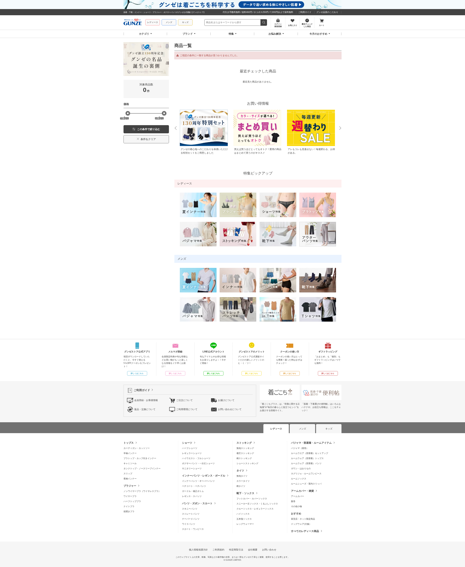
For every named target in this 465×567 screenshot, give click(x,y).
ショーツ (187, 442)
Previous (175, 128)
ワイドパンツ (188, 524)
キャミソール (130, 463)
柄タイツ (240, 486)
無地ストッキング (245, 448)
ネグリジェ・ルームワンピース (306, 473)
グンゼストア (133, 22)
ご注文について (184, 400)
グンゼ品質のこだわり (327, 12)
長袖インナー (130, 478)
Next (340, 128)
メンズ (169, 22)
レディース (152, 22)
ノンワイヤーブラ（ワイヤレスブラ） (142, 491)
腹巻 (293, 501)
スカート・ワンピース (193, 529)
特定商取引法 (236, 549)
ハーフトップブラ (132, 501)
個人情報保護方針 (198, 549)
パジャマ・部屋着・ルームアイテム (311, 442)
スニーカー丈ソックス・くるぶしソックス (257, 503)
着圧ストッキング (245, 453)
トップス (129, 442)
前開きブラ (129, 511)
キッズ (185, 22)
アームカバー (297, 496)
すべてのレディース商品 (305, 531)
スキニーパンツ (189, 509)
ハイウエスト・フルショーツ (196, 458)
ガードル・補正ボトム (193, 491)
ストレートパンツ (190, 514)
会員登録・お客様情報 (146, 400)
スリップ (128, 473)
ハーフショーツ (189, 448)
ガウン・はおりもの (301, 468)
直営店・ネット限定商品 (303, 519)
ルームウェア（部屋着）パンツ (306, 463)
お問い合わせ (269, 549)
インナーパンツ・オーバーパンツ (198, 481)
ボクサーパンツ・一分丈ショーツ (198, 463)
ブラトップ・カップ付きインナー (140, 458)
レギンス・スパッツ (192, 496)
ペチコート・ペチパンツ (194, 486)
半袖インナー (130, 453)
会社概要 (252, 549)
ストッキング (244, 442)
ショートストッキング (247, 463)
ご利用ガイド (304, 12)
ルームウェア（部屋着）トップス (307, 458)
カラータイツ (243, 481)
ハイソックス (243, 514)
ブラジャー (130, 485)
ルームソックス (298, 478)
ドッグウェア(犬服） (301, 524)
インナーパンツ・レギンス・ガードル (203, 475)
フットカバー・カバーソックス (251, 498)
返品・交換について (144, 409)
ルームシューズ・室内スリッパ (306, 483)
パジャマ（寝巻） (299, 448)
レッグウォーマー (245, 524)
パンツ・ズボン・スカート (197, 503)
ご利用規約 (218, 549)
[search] (264, 22)
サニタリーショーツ (192, 468)
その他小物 (296, 506)
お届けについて (226, 400)
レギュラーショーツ (192, 453)
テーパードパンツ (190, 519)
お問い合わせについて (230, 409)
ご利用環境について (186, 409)
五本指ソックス (244, 519)
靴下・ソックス (245, 493)
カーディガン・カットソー (137, 448)
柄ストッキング (244, 458)
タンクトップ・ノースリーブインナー (142, 468)
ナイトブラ (129, 506)
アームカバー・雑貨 (302, 490)
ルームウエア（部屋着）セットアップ (309, 453)
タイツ (240, 470)
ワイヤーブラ (130, 496)
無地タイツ (241, 476)
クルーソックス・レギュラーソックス (255, 509)
